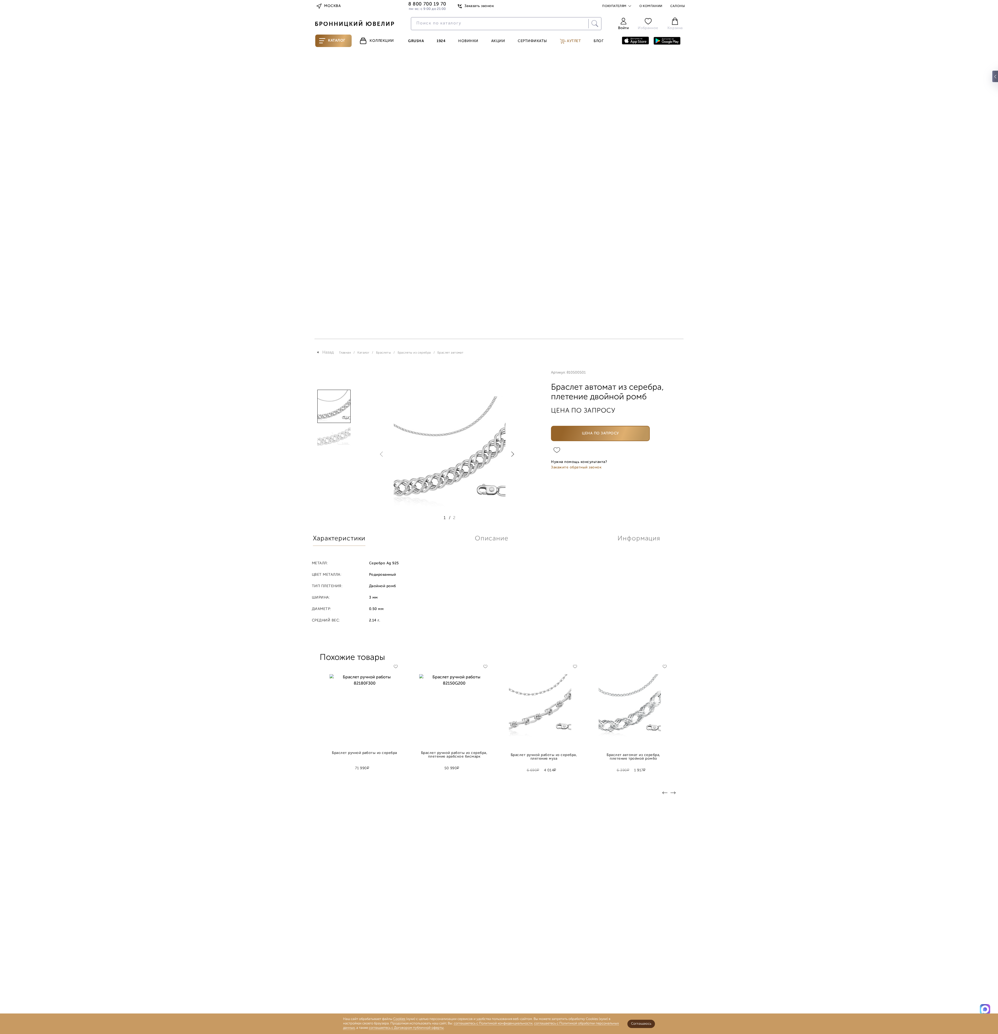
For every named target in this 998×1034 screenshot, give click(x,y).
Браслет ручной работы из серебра (364, 753)
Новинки (468, 41)
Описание (491, 538)
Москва (332, 6)
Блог (598, 41)
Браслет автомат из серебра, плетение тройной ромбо (633, 757)
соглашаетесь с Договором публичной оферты (406, 1028)
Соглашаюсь (641, 1023)
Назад (328, 352)
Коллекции (382, 41)
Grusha (416, 41)
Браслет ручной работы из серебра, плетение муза (544, 757)
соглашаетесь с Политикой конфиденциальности (493, 1023)
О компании (650, 6)
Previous (382, 454)
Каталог (336, 41)
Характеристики (339, 538)
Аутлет (573, 41)
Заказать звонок (479, 6)
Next (511, 454)
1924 (441, 41)
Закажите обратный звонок (576, 467)
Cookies (399, 1019)
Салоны (677, 6)
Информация (639, 538)
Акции (498, 41)
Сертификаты (532, 41)
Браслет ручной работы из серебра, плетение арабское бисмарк (454, 755)
